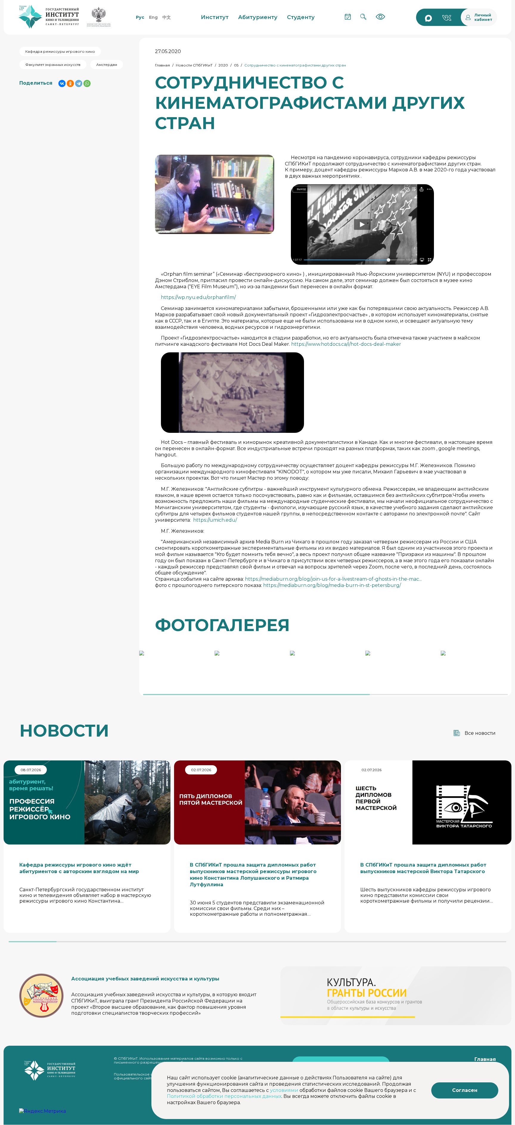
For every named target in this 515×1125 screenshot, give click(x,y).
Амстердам (106, 64)
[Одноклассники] (70, 83)
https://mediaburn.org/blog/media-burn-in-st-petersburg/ (332, 585)
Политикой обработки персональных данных (224, 1096)
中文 (166, 17)
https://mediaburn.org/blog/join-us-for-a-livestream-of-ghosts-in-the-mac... (333, 579)
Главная (162, 65)
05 (236, 65)
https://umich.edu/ (215, 520)
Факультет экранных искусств (52, 64)
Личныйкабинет (483, 17)
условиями (284, 1090)
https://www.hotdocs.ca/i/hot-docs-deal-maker (346, 344)
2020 (223, 65)
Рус (140, 17)
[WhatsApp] (87, 83)
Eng (153, 17)
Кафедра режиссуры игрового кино (60, 51)
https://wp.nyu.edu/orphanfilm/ (198, 297)
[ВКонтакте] (62, 83)
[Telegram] (78, 83)
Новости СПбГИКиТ (194, 65)
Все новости (480, 733)
